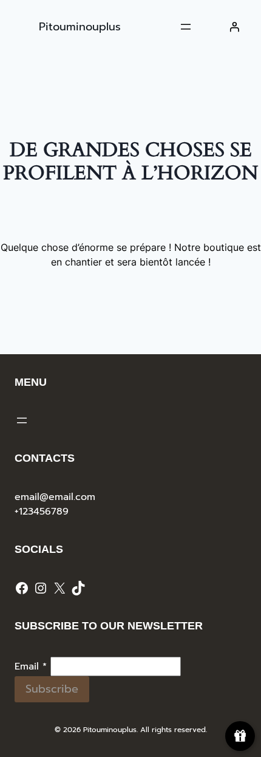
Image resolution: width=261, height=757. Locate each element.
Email (31, 666)
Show (240, 736)
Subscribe (51, 688)
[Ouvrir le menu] (185, 26)
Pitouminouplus (80, 26)
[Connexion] (234, 27)
